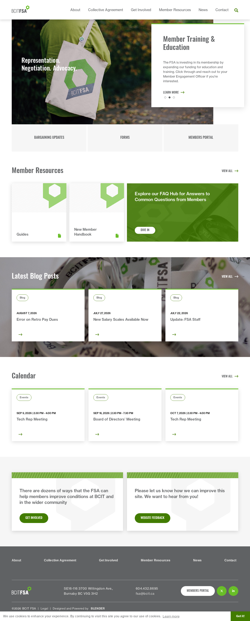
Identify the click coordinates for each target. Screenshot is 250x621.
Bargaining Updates (49, 138)
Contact (222, 10)
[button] (165, 97)
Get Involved (141, 10)
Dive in (145, 230)
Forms (125, 138)
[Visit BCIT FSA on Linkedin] (233, 591)
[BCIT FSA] (20, 9)
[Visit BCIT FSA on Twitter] (222, 591)
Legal (44, 608)
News (203, 10)
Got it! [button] (240, 616)
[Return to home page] (21, 593)
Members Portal (200, 138)
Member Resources (175, 10)
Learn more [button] (171, 616)
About (75, 10)
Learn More (171, 92)
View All (227, 171)
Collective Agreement (105, 10)
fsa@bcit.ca (145, 593)
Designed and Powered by (79, 608)
